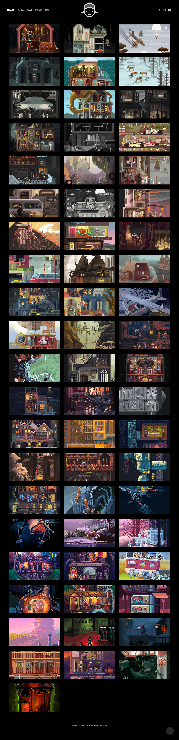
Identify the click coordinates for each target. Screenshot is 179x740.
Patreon (38, 9)
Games (21, 9)
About (29, 9)
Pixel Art (11, 9)
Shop (47, 9)
